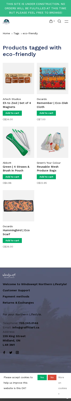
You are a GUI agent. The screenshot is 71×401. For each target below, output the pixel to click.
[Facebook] (4, 352)
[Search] (60, 21)
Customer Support (16, 290)
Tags (16, 33)
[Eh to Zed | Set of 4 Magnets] (18, 79)
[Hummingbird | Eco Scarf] (18, 206)
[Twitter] (10, 352)
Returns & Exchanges (18, 302)
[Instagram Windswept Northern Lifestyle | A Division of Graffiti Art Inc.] (17, 352)
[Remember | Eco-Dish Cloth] (52, 79)
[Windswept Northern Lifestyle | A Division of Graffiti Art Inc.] (9, 275)
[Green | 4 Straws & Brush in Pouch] (18, 143)
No (52, 377)
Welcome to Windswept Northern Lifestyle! (35, 284)
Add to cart (12, 113)
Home (6, 33)
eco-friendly (30, 33)
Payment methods (16, 296)
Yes (42, 377)
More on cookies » (62, 385)
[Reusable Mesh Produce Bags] (52, 143)
